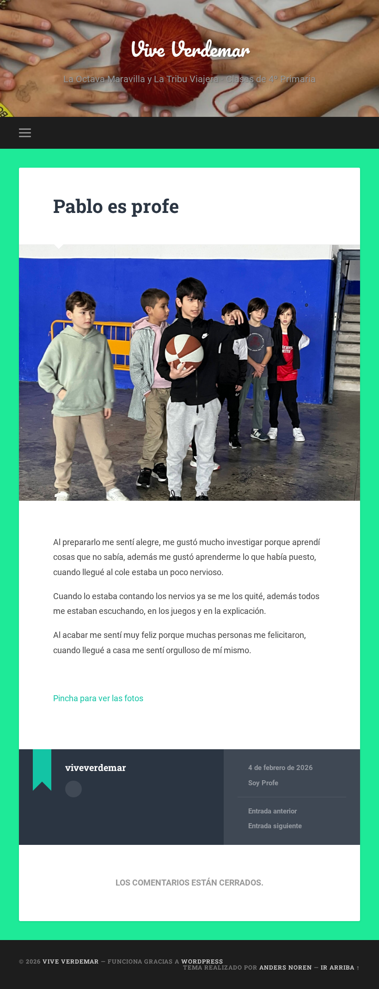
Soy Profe (263, 783)
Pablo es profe (116, 206)
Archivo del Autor (73, 789)
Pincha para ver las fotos (98, 698)
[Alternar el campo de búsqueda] (354, 132)
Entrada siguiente (275, 826)
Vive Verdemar (189, 48)
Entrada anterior (272, 811)
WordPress (202, 961)
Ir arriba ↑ (340, 967)
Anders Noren (285, 967)
